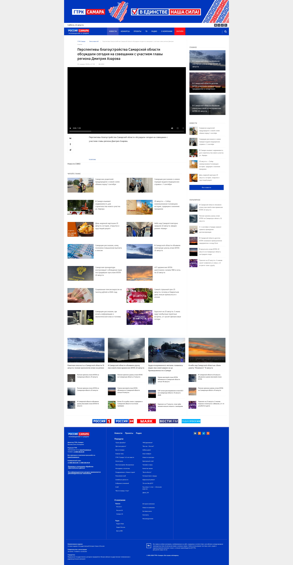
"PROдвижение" (147, 442)
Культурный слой (147, 461)
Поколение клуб (120, 476)
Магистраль (119, 461)
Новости (113, 31)
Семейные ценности (121, 479)
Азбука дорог (146, 450)
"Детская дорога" (120, 446)
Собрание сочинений (122, 483)
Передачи (118, 439)
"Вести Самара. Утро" (122, 490)
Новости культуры (148, 457)
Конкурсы (125, 31)
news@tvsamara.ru (85, 450)
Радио (154, 31)
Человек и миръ (147, 464)
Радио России (120, 527)
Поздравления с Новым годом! (125, 472)
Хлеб (117, 487)
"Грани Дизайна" (120, 442)
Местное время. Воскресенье (124, 464)
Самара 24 (119, 514)
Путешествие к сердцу (149, 476)
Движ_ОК (145, 492)
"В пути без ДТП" (147, 483)
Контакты (145, 515)
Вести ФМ (119, 531)
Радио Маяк (120, 523)
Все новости (206, 187)
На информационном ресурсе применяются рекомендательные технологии (84, 472)
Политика (92, 159)
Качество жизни (147, 468)
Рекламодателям (147, 518)
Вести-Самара (119, 450)
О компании (166, 31)
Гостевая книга (147, 511)
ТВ (146, 31)
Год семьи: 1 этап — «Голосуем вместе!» (152, 488)
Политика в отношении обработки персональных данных (80, 467)
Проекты (137, 31)
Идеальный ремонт (148, 479)
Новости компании (148, 507)
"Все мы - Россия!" (148, 446)
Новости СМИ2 (74, 164)
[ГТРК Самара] (78, 31)
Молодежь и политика (122, 468)
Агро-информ (146, 453)
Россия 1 (119, 506)
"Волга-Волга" (146, 472)
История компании (148, 503)
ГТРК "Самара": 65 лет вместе (124, 457)
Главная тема (119, 453)
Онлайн (179, 31)
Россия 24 (119, 510)
